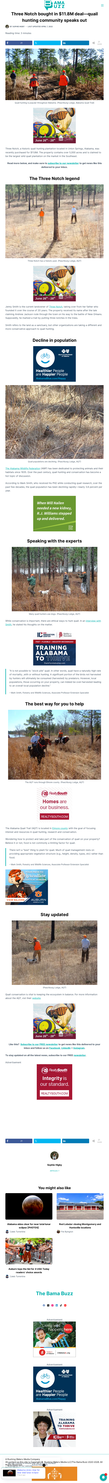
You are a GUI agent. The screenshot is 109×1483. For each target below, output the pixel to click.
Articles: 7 (54, 1171)
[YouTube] (65, 1305)
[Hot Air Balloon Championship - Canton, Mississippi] (54, 125)
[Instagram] (52, 1305)
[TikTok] (61, 1305)
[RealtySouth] (54, 804)
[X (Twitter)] (48, 1305)
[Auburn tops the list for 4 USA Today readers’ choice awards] (28, 1251)
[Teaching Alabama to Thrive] (54, 647)
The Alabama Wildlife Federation (22, 468)
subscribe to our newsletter (63, 163)
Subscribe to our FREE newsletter (39, 1044)
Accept (14, 1472)
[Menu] (102, 5)
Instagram (79, 1048)
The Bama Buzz (54, 1293)
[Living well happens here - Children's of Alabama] (54, 1339)
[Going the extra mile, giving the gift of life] (54, 513)
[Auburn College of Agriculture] (26, 887)
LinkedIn (66, 1048)
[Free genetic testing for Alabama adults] (54, 1081)
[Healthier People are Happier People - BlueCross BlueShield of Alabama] (54, 363)
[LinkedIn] (57, 1305)
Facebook (54, 1048)
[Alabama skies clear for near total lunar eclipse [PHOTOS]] (28, 1206)
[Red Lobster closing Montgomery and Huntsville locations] (80, 1206)
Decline (27, 1472)
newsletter (80, 1055)
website (36, 998)
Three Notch (55, 306)
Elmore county (60, 828)
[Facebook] (44, 1305)
